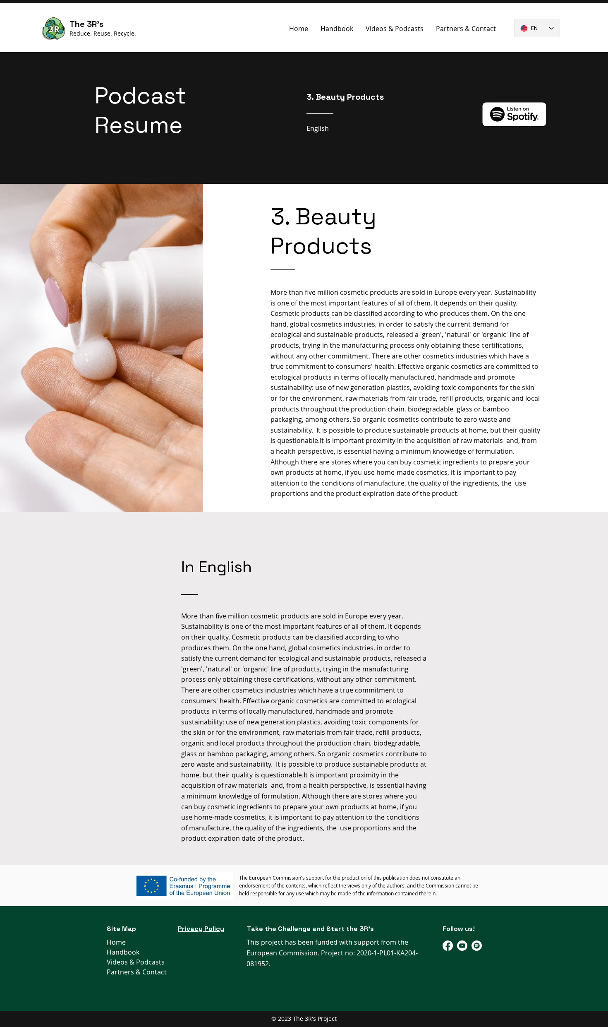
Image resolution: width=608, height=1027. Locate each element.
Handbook (123, 952)
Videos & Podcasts (136, 962)
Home (116, 942)
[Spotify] (477, 945)
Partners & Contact (137, 971)
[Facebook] (448, 945)
